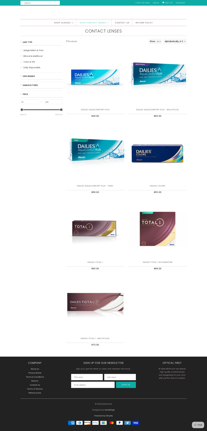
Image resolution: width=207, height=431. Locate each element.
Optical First (107, 404)
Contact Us (122, 22)
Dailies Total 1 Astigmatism (157, 262)
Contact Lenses (103, 31)
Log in (156, 3)
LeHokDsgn (110, 410)
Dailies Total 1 (95, 262)
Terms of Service (35, 389)
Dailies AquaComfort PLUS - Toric (95, 186)
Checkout (180, 3)
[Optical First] (103, 13)
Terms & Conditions (35, 377)
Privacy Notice (34, 373)
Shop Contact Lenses (93, 22)
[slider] (21, 109)
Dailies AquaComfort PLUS (95, 109)
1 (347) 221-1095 (142, 3)
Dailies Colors (157, 186)
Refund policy (35, 392)
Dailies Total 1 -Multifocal (95, 338)
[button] (175, 41)
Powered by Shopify (103, 415)
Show (152, 41)
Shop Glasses (62, 22)
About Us (35, 369)
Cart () (168, 3)
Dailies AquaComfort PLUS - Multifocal (157, 109)
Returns (34, 381)
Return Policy (144, 22)
